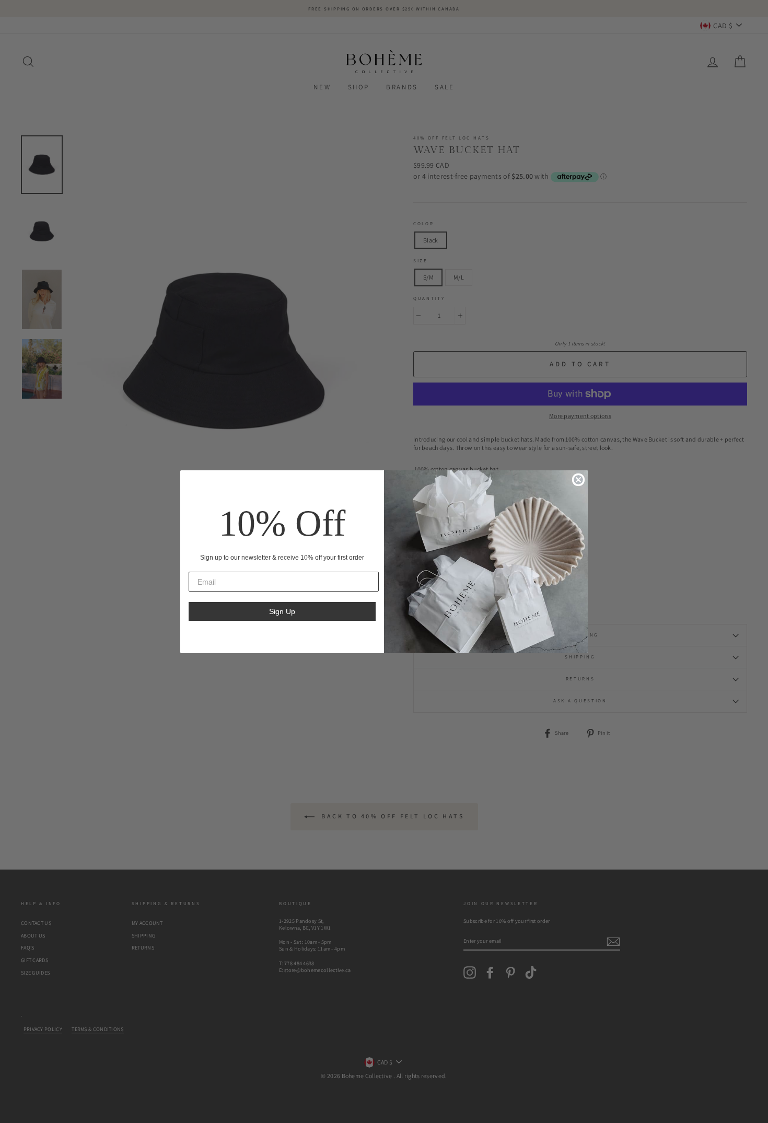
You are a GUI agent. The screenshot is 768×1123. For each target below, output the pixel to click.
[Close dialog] (578, 479)
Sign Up (282, 611)
